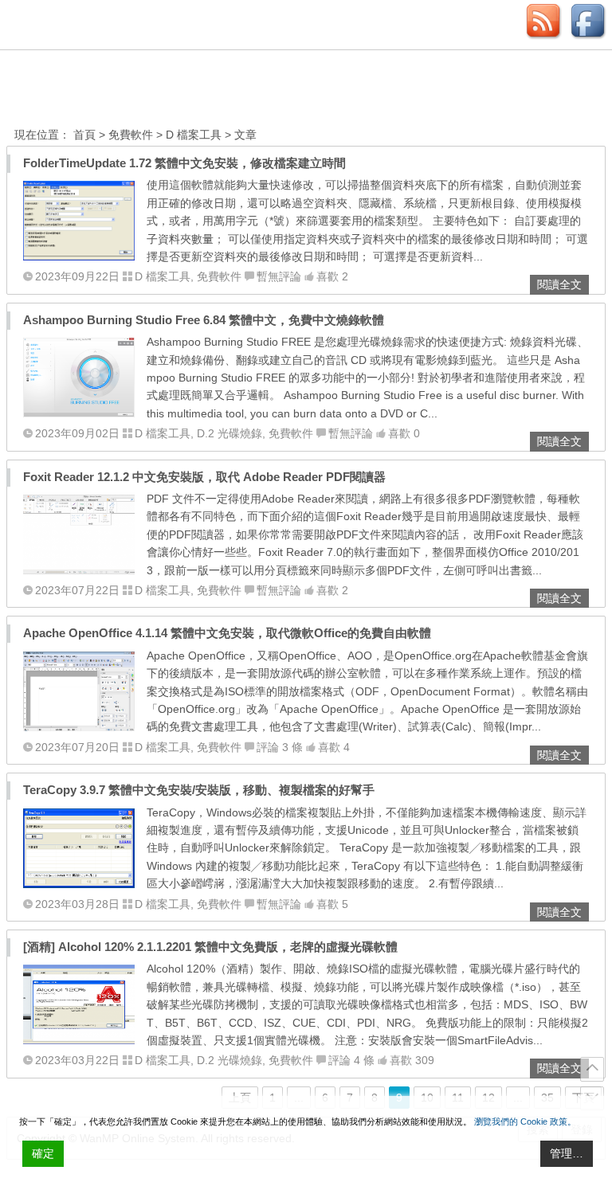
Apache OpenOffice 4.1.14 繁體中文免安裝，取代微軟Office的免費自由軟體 (227, 633)
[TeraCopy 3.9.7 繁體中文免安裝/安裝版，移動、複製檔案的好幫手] (79, 884)
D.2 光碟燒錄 (229, 433)
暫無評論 (279, 276)
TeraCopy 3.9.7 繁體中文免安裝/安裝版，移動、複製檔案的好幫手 (199, 790)
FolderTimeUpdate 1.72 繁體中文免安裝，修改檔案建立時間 (184, 163)
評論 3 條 (280, 747)
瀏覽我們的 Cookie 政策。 (525, 1121)
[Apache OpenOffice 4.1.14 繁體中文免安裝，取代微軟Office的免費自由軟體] (79, 727)
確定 (43, 1153)
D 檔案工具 (194, 134)
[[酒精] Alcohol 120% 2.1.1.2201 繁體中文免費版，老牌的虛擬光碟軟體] (79, 1040)
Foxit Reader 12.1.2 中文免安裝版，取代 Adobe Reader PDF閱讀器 (204, 476)
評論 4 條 (351, 1060)
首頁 (84, 134)
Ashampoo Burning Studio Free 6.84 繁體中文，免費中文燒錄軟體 (203, 320)
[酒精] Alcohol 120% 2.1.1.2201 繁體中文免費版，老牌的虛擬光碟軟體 (210, 946)
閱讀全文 (559, 284)
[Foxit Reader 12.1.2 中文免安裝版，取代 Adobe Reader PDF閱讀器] (79, 570)
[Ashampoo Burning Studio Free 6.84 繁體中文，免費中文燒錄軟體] (79, 413)
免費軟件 (130, 134)
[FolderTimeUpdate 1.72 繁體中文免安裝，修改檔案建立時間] (79, 256)
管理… (566, 1153)
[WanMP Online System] (102, 90)
